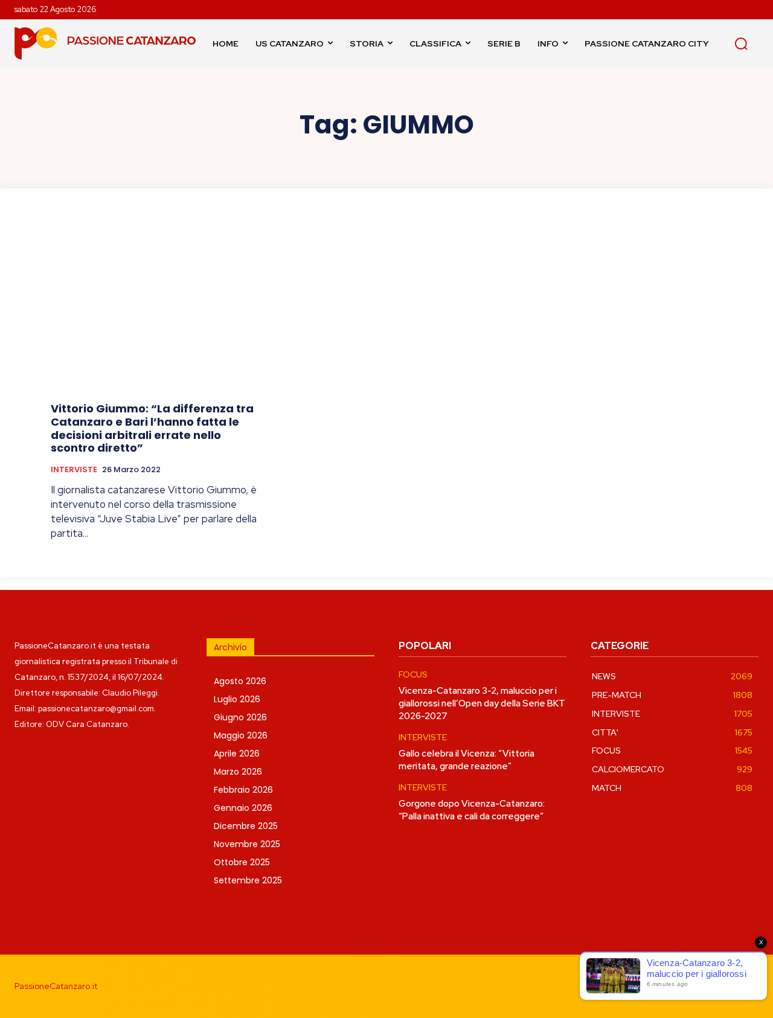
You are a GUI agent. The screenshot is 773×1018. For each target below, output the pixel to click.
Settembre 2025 (248, 880)
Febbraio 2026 (243, 790)
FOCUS (413, 675)
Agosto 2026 (240, 681)
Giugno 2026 (240, 717)
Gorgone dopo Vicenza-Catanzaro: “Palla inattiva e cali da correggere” (472, 810)
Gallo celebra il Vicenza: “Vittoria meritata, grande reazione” (466, 759)
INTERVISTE (74, 470)
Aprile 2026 (237, 753)
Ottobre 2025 (242, 862)
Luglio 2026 (237, 699)
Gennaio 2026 (243, 808)
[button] (741, 43)
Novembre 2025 (247, 844)
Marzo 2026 (238, 772)
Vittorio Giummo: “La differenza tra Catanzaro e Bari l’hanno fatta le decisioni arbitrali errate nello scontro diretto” (152, 428)
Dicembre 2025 (246, 826)
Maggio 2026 (241, 735)
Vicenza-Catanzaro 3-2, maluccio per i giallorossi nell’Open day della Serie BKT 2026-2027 (482, 703)
